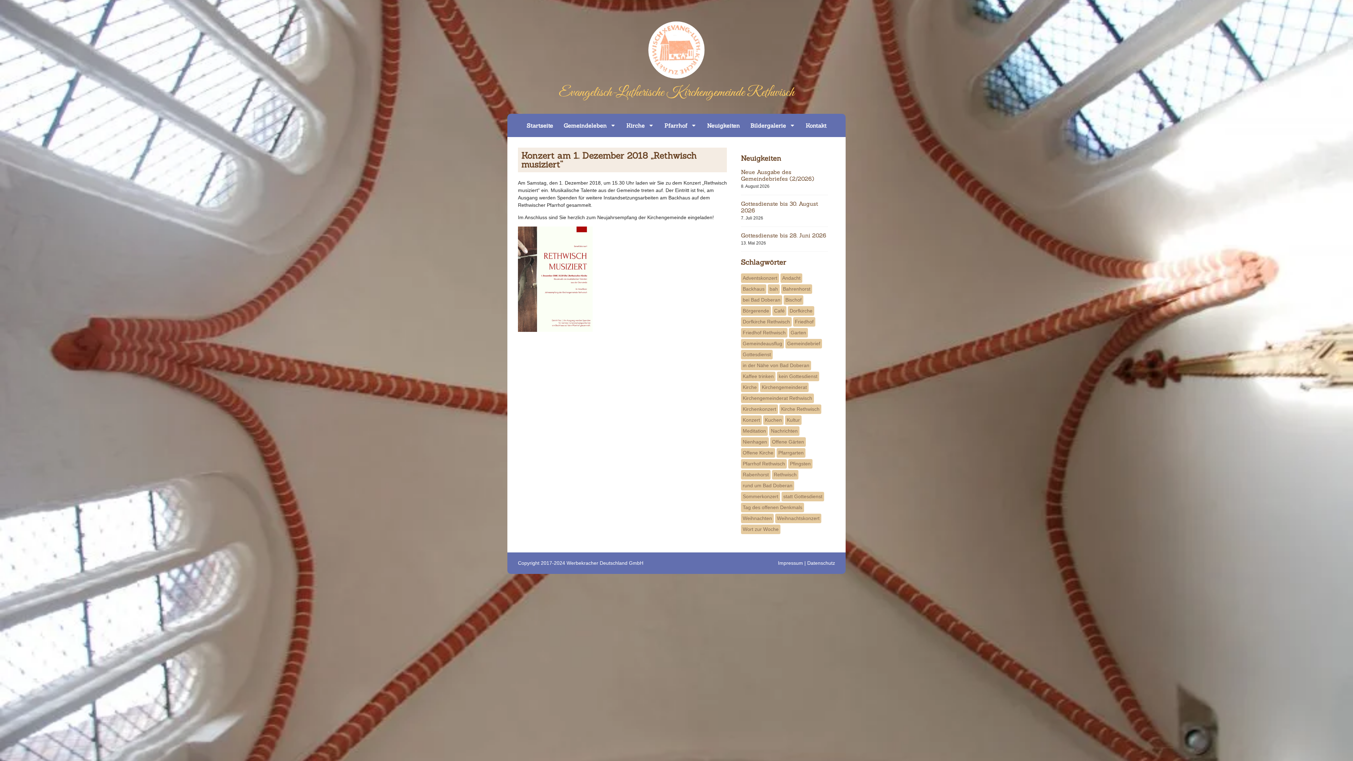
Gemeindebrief (803, 343)
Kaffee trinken (758, 376)
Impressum (790, 563)
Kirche (635, 125)
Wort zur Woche (761, 529)
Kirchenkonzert (759, 409)
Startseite (540, 125)
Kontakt (816, 125)
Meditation (754, 431)
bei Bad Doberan (761, 300)
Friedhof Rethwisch (764, 332)
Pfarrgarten (791, 453)
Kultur (793, 420)
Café (779, 311)
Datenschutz (821, 563)
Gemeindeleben (585, 125)
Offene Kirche (758, 453)
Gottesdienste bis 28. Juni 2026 (783, 235)
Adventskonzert (760, 278)
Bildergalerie (768, 125)
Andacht (791, 278)
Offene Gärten (788, 442)
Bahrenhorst (796, 289)
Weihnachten (757, 518)
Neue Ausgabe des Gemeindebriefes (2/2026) (777, 175)
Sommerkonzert (760, 496)
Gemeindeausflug (762, 343)
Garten (798, 332)
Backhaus (754, 289)
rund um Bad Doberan (767, 485)
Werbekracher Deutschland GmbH (605, 563)
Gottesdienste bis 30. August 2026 (779, 207)
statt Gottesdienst (802, 496)
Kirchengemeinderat (784, 387)
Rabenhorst (756, 474)
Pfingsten (800, 463)
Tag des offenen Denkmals (772, 507)
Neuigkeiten (723, 125)
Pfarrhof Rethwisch (764, 463)
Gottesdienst (757, 354)
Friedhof (804, 321)
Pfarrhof (676, 125)
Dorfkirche (801, 311)
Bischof (793, 300)
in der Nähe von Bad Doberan (776, 365)
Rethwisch (785, 474)
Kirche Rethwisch (800, 409)
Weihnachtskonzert (798, 518)
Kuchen (773, 420)
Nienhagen (755, 442)
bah (774, 289)
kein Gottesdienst (798, 376)
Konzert (751, 420)
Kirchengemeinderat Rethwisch (777, 398)
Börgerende (756, 311)
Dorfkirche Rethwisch (766, 321)
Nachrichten (784, 431)
